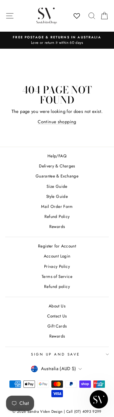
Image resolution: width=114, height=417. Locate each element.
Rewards (57, 226)
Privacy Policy (57, 266)
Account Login (57, 256)
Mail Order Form (57, 206)
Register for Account (57, 246)
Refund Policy (57, 216)
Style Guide (57, 196)
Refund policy (57, 286)
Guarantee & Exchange (57, 176)
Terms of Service (57, 276)
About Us (57, 306)
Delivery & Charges (57, 166)
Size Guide (57, 186)
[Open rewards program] (99, 399)
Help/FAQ (57, 156)
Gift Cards (57, 326)
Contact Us (57, 316)
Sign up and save (55, 354)
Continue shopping (57, 121)
